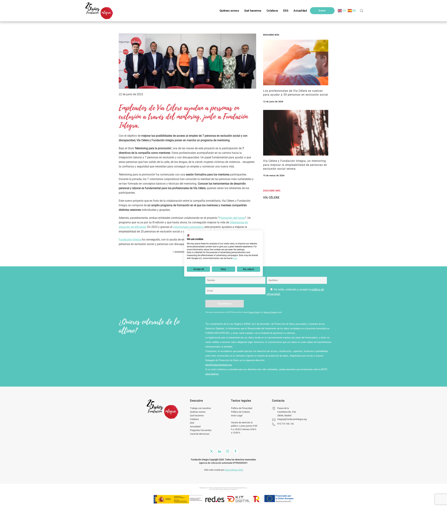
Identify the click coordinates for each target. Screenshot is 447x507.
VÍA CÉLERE (271, 197)
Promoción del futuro (232, 218)
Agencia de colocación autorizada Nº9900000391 (223, 463)
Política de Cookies (240, 412)
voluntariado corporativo (188, 227)
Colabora (194, 419)
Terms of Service (270, 312)
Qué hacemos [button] (252, 10)
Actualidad (195, 426)
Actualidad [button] (300, 10)
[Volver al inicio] (99, 11)
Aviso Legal (236, 415)
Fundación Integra (130, 239)
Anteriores (180, 251)
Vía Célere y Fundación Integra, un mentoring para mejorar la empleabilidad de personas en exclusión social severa (295, 164)
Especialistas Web (234, 470)
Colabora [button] (272, 10)
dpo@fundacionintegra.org (218, 365)
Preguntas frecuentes (200, 430)
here (235, 258)
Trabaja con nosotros (200, 408)
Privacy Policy (253, 312)
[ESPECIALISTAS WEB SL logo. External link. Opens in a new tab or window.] (188, 235)
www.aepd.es (212, 374)
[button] (285, 11)
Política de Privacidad (241, 408)
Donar (322, 10)
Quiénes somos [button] (229, 10)
